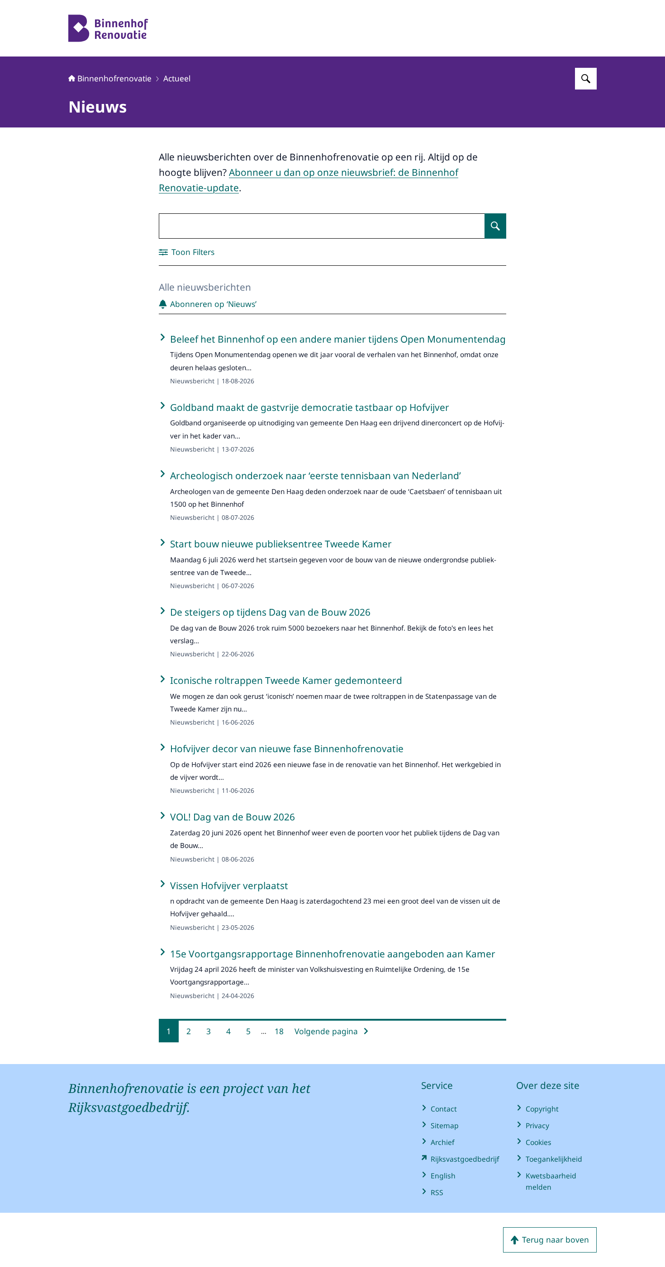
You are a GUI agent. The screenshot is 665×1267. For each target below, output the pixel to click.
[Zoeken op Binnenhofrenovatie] (586, 78)
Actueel (176, 78)
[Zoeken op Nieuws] (495, 226)
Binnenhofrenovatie (114, 78)
